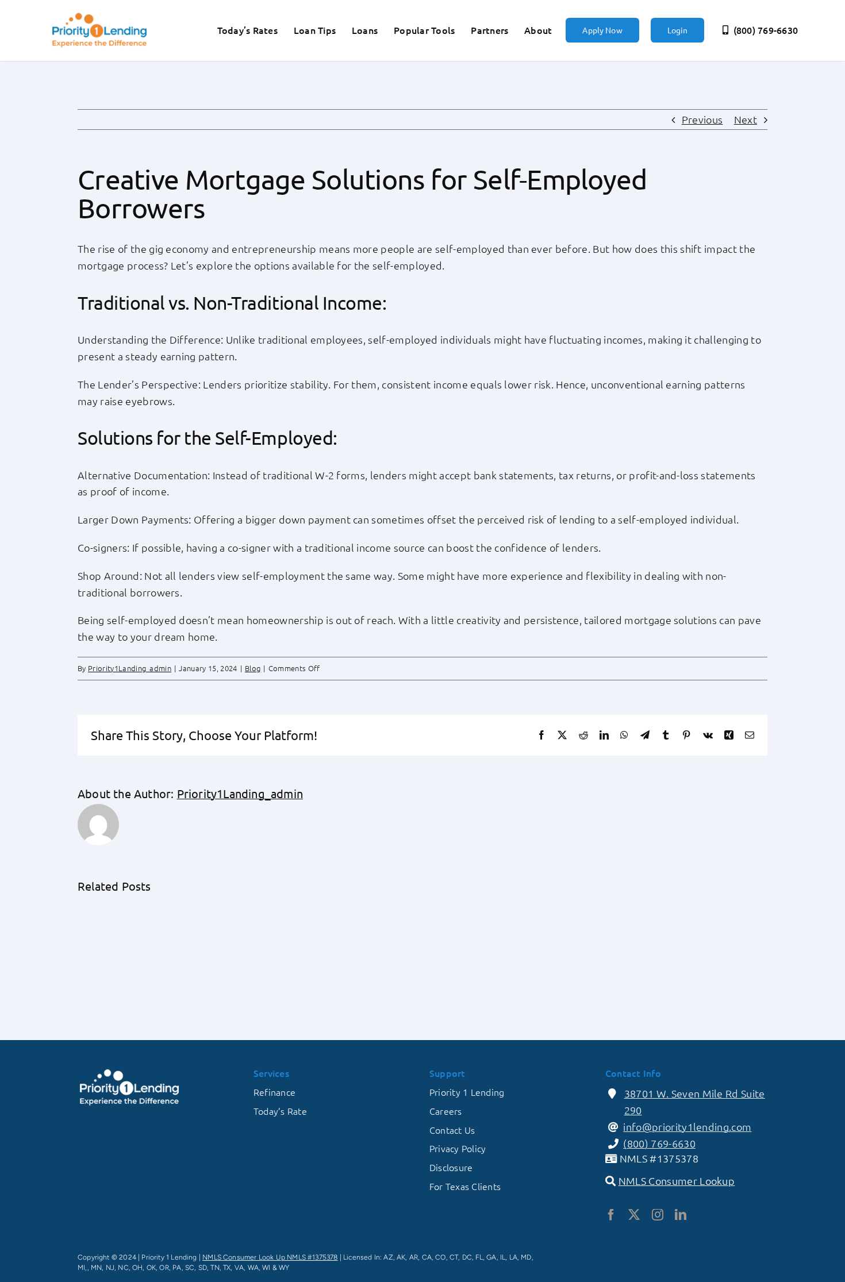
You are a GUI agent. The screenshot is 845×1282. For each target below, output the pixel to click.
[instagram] (657, 1215)
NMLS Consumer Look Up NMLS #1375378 (269, 1257)
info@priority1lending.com (687, 1126)
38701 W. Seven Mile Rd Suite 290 (694, 1102)
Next (745, 119)
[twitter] (634, 1215)
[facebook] (611, 1215)
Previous (702, 119)
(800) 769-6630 (659, 1143)
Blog (252, 668)
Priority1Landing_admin (129, 668)
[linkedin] (680, 1215)
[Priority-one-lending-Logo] (99, 14)
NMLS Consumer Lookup (677, 1180)
